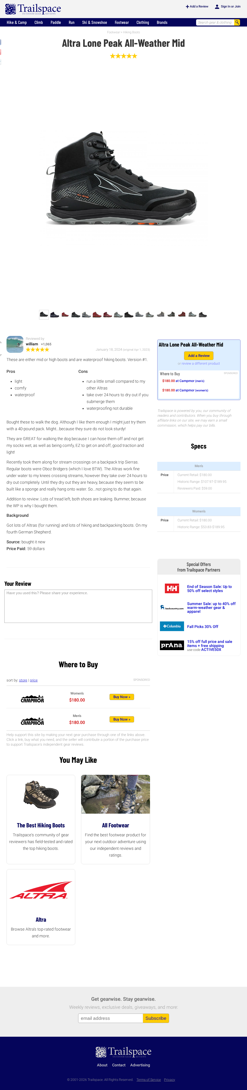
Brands (162, 22)
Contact (118, 1065)
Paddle (56, 22)
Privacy (169, 1080)
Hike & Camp (17, 22)
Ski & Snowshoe (94, 22)
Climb (38, 22)
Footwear (122, 22)
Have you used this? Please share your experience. (47, 593)
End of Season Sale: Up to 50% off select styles (209, 588)
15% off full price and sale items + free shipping (209, 643)
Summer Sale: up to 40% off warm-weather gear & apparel (211, 607)
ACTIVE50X (211, 649)
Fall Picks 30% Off (202, 626)
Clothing (143, 22)
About (102, 1065)
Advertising (140, 1065)
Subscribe (155, 1018)
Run (72, 22)
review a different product (201, 363)
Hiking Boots (131, 32)
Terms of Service (149, 1080)
